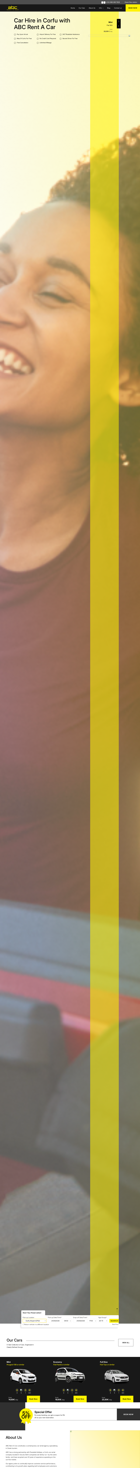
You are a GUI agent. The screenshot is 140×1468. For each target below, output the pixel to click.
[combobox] (34, 1321)
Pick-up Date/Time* (54, 1317)
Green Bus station (130, 2)
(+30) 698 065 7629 (113, 2)
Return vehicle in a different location (36, 1324)
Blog (108, 8)
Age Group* (102, 1317)
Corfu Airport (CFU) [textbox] (33, 1321)
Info (100, 8)
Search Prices (118, 1321)
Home (73, 8)
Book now (132, 8)
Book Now (33, 1399)
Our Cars (82, 8)
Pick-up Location (28, 1317)
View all (125, 1343)
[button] (118, 21)
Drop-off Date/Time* (80, 1317)
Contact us (118, 8)
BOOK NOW (128, 1414)
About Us (92, 8)
